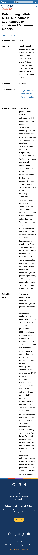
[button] (35, 2)
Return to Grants (10, 35)
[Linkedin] (23, 534)
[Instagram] (19, 534)
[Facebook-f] (10, 534)
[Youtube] (28, 534)
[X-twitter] (14, 534)
